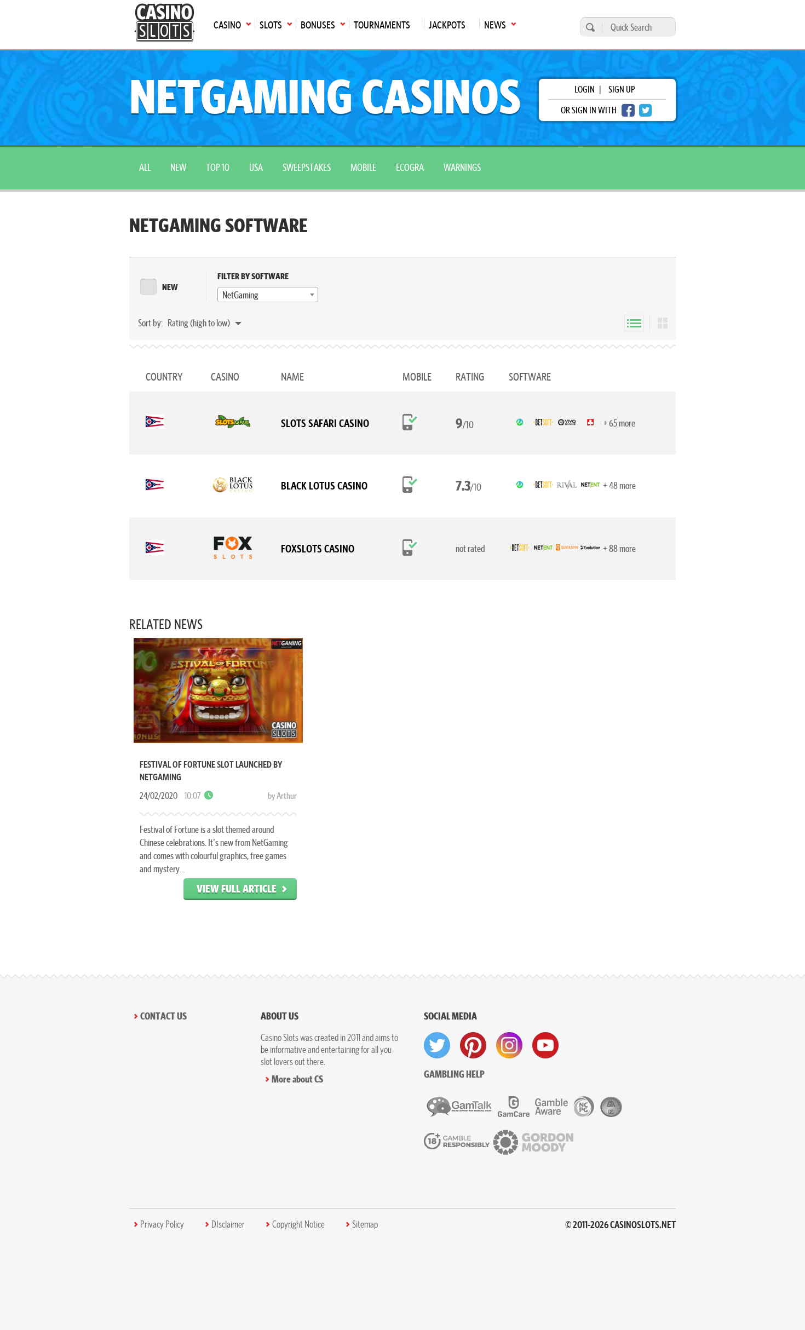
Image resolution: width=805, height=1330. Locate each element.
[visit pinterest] (473, 1045)
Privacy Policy (162, 1224)
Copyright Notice (298, 1224)
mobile (363, 167)
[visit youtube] (545, 1045)
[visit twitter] (437, 1045)
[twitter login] (645, 110)
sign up (621, 89)
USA (256, 167)
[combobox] (267, 294)
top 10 (217, 167)
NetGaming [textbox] (240, 295)
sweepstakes (307, 167)
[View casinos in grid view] (662, 323)
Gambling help (454, 1074)
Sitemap (365, 1224)
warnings (462, 167)
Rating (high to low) (200, 323)
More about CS (297, 1079)
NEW (170, 287)
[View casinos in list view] (634, 323)
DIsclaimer (228, 1224)
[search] (588, 27)
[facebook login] (628, 110)
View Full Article (237, 888)
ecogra (410, 167)
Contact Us (163, 1016)
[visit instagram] (509, 1045)
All (145, 167)
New (178, 167)
